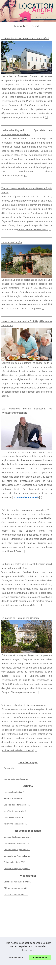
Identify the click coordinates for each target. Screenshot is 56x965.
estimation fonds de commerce (17, 750)
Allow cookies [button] (40, 957)
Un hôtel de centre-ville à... (16, 811)
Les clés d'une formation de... (17, 805)
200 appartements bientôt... (16, 888)
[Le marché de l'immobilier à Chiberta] (26, 636)
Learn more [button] (28, 950)
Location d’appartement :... (16, 894)
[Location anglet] (28, 11)
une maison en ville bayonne (32, 229)
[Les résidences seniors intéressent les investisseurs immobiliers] (26, 432)
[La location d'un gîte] (26, 261)
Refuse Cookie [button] (16, 957)
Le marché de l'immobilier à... (17, 856)
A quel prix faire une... (13, 798)
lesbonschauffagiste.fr (25, 143)
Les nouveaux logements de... (17, 843)
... (46, 117)
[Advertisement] (28, 930)
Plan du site (9, 768)
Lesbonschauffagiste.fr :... (15, 792)
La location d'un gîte (11, 242)
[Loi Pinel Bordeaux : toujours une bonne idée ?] (26, 57)
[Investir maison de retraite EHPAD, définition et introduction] (26, 344)
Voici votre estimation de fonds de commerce (24, 705)
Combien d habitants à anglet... (18, 882)
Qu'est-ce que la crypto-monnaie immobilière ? (25, 510)
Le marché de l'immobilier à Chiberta (20, 618)
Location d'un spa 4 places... (17, 868)
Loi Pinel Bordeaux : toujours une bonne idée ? (25, 38)
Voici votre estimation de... (15, 824)
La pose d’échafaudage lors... (17, 837)
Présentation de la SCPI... (15, 862)
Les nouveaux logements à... (17, 849)
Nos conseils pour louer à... (16, 779)
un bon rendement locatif (25, 497)
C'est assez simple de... (14, 817)
